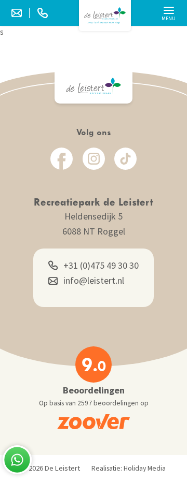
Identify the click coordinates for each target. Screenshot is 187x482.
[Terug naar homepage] (105, 15)
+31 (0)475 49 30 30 (101, 265)
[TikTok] (125, 159)
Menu (169, 18)
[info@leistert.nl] (20, 13)
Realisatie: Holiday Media (128, 468)
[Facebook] (61, 159)
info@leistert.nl (93, 280)
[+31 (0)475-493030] (43, 13)
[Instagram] (94, 159)
